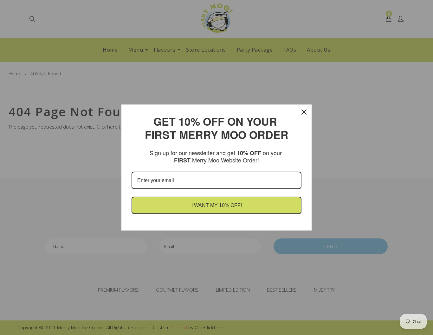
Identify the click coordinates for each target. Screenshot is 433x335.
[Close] (304, 112)
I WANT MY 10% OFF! (216, 205)
